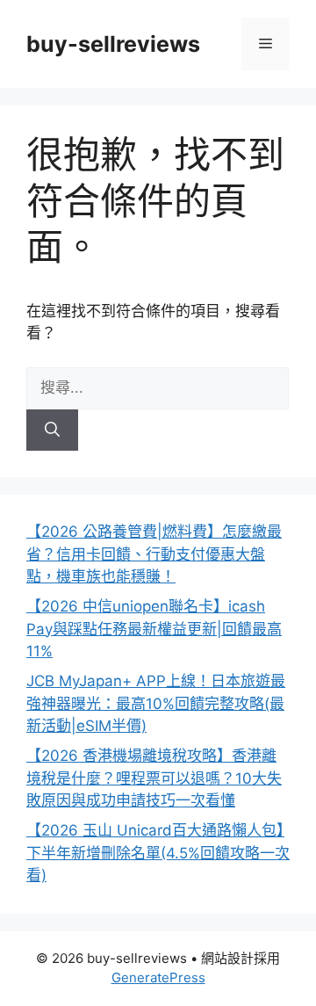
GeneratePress (158, 977)
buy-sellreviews (113, 44)
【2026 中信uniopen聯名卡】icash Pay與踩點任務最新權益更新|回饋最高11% (154, 628)
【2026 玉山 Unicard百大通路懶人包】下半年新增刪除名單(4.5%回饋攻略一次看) (158, 852)
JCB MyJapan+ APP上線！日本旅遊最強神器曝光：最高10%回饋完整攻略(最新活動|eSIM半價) (155, 703)
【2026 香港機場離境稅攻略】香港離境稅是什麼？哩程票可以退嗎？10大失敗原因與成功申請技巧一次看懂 (154, 778)
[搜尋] (52, 430)
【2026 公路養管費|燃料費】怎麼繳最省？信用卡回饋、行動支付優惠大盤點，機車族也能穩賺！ (154, 554)
